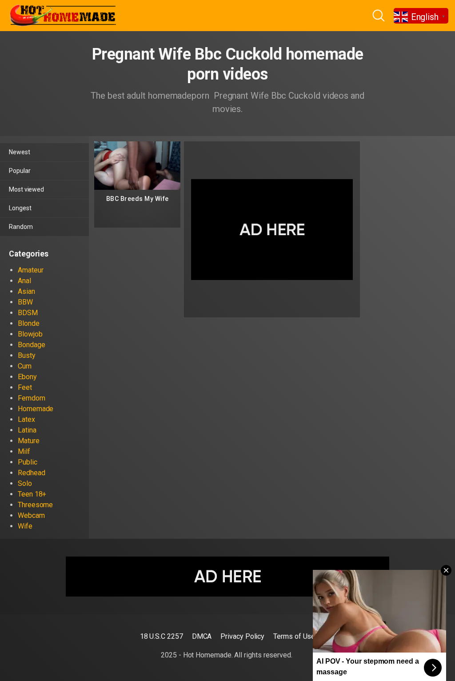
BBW (25, 302)
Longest (20, 208)
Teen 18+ (32, 494)
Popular (19, 170)
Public (27, 462)
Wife (25, 526)
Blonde (29, 323)
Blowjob (30, 334)
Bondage (31, 344)
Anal (24, 280)
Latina (27, 430)
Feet (25, 387)
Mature (29, 441)
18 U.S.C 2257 (161, 636)
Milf (24, 451)
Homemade (35, 409)
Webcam (31, 515)
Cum (25, 366)
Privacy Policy (242, 636)
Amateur (30, 270)
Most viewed (26, 189)
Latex (26, 419)
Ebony (27, 377)
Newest (19, 152)
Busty (27, 355)
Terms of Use (294, 636)
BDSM (28, 312)
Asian (26, 291)
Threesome (35, 505)
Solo (25, 483)
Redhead (31, 473)
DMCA (202, 636)
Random (21, 226)
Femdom (31, 398)
